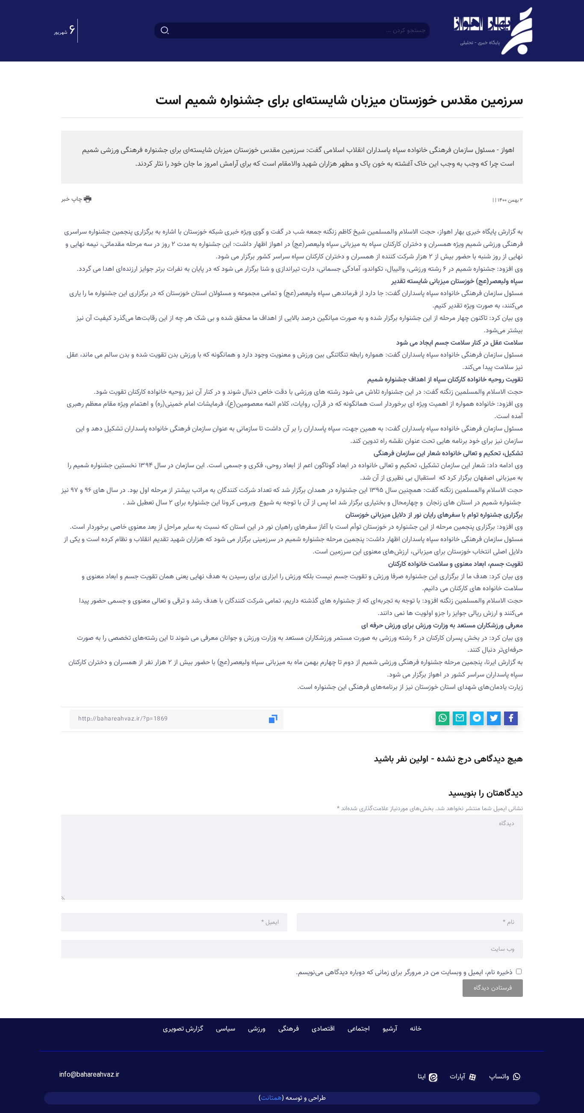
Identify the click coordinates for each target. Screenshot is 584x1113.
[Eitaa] (428, 1077)
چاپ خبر (72, 199)
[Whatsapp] (505, 1077)
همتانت (271, 1097)
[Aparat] (463, 1077)
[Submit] (164, 31)
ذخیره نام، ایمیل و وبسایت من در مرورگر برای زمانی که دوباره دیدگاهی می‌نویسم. (404, 972)
